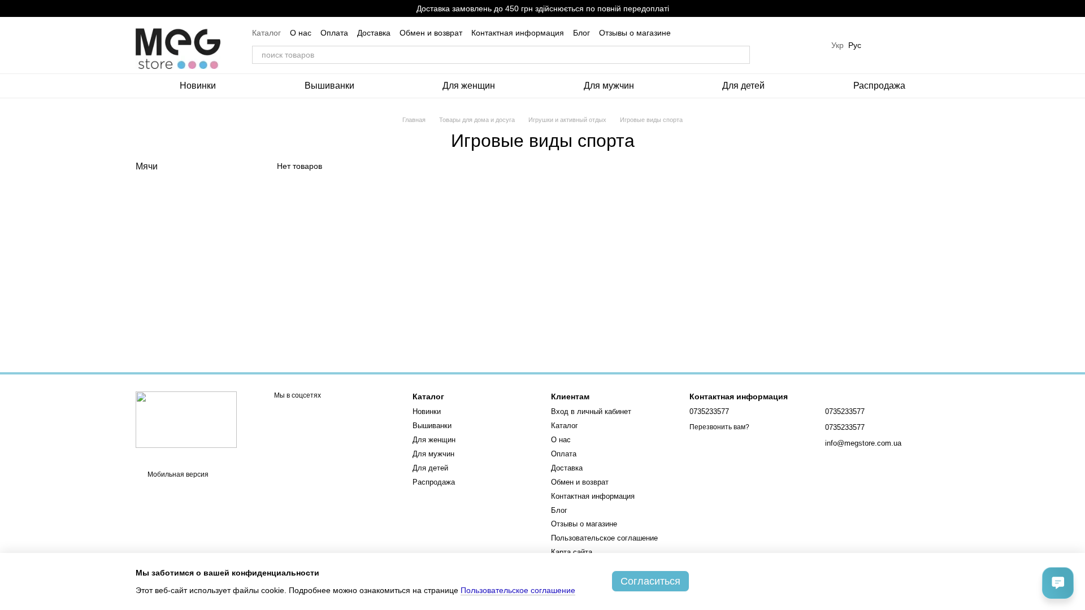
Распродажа (879, 85)
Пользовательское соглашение (604, 538)
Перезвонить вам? (719, 427)
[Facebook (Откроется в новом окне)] (804, 45)
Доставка (373, 32)
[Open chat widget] (1058, 583)
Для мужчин (609, 85)
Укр (837, 45)
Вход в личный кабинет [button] (591, 411)
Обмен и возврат (431, 32)
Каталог (266, 32)
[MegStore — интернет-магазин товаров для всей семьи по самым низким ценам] (186, 419)
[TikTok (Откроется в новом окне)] (790, 45)
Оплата (334, 32)
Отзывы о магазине (635, 32)
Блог (581, 32)
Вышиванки (329, 85)
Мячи (147, 166)
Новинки (198, 85)
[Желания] (882, 45)
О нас (300, 32)
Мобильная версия (177, 474)
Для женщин (468, 85)
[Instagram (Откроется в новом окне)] (777, 45)
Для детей (743, 85)
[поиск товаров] (741, 55)
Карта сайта (571, 552)
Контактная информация (517, 32)
